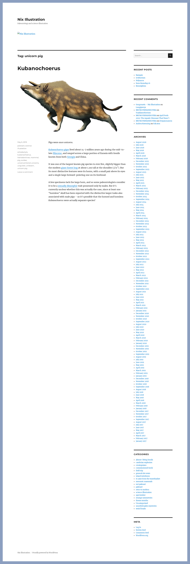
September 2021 (142, 289)
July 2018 (139, 392)
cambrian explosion (144, 462)
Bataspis (139, 75)
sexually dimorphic (67, 186)
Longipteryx (141, 107)
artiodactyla (22, 152)
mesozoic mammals (144, 481)
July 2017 (139, 425)
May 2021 (140, 300)
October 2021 (141, 286)
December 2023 (142, 221)
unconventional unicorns (28, 163)
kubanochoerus (24, 155)
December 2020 (142, 313)
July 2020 (139, 327)
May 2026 (140, 150)
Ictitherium (140, 78)
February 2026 (142, 158)
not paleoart (141, 484)
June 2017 (140, 427)
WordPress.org (142, 535)
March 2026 (141, 156)
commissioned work (144, 468)
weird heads (141, 509)
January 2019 (141, 376)
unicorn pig (22, 168)
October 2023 (141, 226)
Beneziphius (141, 86)
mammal (35, 157)
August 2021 (141, 292)
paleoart (21, 146)
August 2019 (141, 357)
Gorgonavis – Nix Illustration (148, 105)
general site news (143, 473)
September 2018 (142, 387)
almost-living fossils (144, 460)
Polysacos (140, 80)
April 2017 (140, 433)
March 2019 (141, 370)
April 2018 (140, 400)
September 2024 (142, 199)
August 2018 (141, 389)
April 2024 (140, 213)
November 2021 (142, 283)
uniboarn (30, 166)
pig (18, 160)
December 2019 (142, 346)
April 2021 (140, 302)
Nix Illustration (31, 19)
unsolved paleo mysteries (146, 506)
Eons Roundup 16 (143, 83)
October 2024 (141, 197)
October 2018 (141, 384)
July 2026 (140, 145)
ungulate (21, 166)
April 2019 (140, 368)
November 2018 (142, 381)
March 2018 (141, 403)
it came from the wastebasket (148, 479)
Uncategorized (142, 503)
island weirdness (143, 476)
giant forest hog (69, 167)
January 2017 (141, 441)
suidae (24, 160)
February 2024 (142, 218)
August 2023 (141, 232)
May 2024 (140, 210)
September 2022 (142, 259)
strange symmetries (144, 498)
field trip (139, 471)
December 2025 (142, 161)
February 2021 (141, 308)
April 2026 (140, 153)
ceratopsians (141, 465)
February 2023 (142, 248)
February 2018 (141, 406)
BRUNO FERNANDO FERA (146, 110)
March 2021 (141, 305)
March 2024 (141, 216)
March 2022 (141, 275)
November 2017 (142, 414)
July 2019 (139, 360)
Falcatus (156, 124)
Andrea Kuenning (143, 124)
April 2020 (140, 335)
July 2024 (139, 205)
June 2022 (140, 267)
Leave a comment (25, 172)
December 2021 (142, 281)
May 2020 (140, 332)
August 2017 (141, 422)
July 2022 (139, 264)
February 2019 (142, 373)
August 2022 (141, 262)
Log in (138, 527)
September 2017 (142, 419)
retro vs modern (142, 490)
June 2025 (140, 177)
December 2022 (142, 251)
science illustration (144, 492)
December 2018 (142, 379)
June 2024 (140, 207)
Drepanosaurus (165, 121)
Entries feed (141, 530)
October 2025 (141, 167)
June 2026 (140, 148)
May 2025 (140, 180)
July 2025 (139, 175)
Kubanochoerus (38, 68)
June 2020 (140, 330)
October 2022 (141, 256)
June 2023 (140, 237)
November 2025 (142, 164)
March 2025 (141, 186)
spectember (141, 495)
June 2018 (140, 395)
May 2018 (140, 398)
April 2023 (140, 243)
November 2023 (142, 224)
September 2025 (142, 169)
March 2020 (141, 338)
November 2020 (142, 316)
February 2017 (141, 438)
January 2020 (141, 343)
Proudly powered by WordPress (45, 553)
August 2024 (141, 202)
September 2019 (142, 354)
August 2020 (141, 324)
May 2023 (140, 240)
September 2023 (142, 229)
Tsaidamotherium (143, 113)
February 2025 (142, 188)
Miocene (57, 153)
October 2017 (141, 417)
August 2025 (141, 172)
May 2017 (140, 430)
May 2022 (140, 270)
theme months (142, 500)
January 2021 (141, 311)
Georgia (71, 157)
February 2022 (142, 278)
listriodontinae (23, 157)
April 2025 (140, 183)
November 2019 (142, 349)
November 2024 (142, 194)
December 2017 (142, 411)
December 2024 (142, 191)
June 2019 (140, 362)
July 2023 (139, 235)
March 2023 (141, 245)
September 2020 (142, 321)
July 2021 (139, 294)
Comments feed (142, 533)
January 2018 (141, 408)
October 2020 (141, 319)
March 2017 (141, 436)
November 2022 (142, 254)
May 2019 (140, 365)
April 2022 (140, 273)
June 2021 (140, 297)
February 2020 (142, 341)
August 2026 (141, 142)
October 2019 (141, 351)
